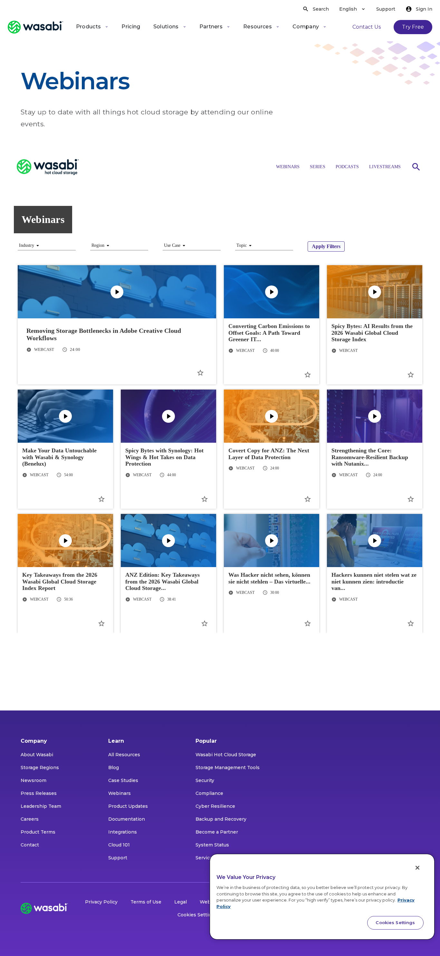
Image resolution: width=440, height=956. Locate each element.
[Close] (417, 868)
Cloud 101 (119, 845)
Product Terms (38, 832)
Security (205, 780)
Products (88, 27)
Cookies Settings (197, 915)
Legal (180, 902)
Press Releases (39, 793)
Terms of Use (145, 902)
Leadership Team (41, 806)
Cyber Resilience (215, 806)
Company (305, 27)
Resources (257, 27)
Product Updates (128, 806)
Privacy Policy (101, 902)
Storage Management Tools (228, 767)
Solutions (166, 27)
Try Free (413, 27)
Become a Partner (217, 832)
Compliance (209, 793)
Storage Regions (40, 767)
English (348, 9)
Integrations (122, 832)
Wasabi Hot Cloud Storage (226, 755)
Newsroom (33, 780)
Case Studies (123, 780)
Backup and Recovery (221, 819)
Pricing (130, 27)
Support (385, 9)
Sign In (424, 9)
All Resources (124, 755)
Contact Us (366, 27)
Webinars (119, 793)
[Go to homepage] (35, 27)
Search (321, 9)
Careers (30, 819)
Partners (211, 27)
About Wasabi (37, 755)
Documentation (126, 819)
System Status (212, 845)
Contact (30, 845)
